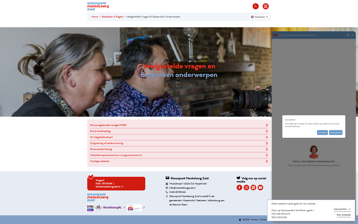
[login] (240, 219)
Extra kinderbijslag (100, 131)
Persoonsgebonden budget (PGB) (108, 125)
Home (94, 16)
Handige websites (99, 161)
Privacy (254, 219)
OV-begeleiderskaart (101, 137)
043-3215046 (177, 192)
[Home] (98, 6)
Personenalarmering (101, 149)
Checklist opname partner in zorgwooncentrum (116, 155)
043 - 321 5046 (104, 183)
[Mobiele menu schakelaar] (265, 6)
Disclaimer (265, 219)
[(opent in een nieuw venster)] (239, 187)
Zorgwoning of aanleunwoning (106, 143)
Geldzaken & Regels (112, 16)
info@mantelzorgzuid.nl (108, 186)
